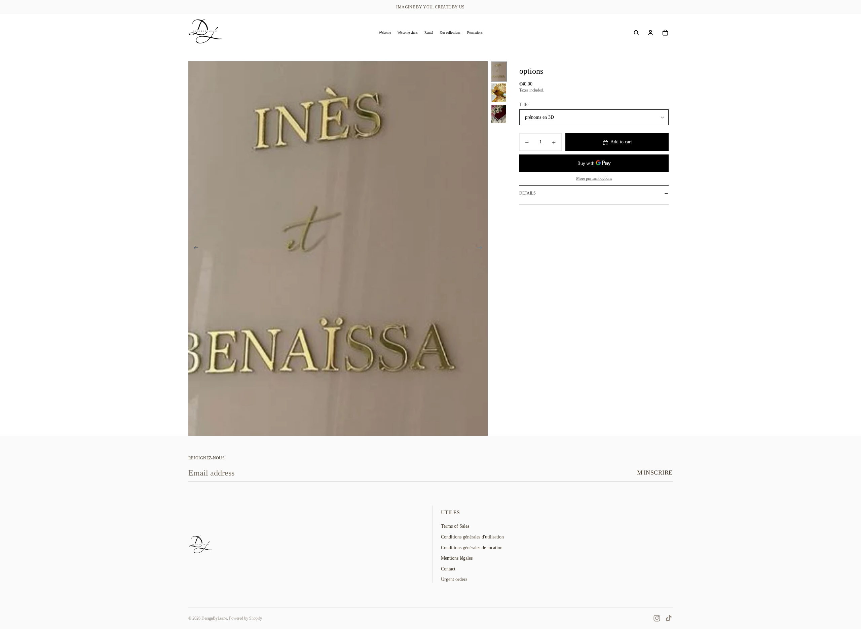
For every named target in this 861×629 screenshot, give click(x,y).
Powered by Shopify (245, 618)
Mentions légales (457, 558)
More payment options (594, 178)
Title (523, 104)
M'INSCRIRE (655, 472)
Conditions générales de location (471, 547)
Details (527, 193)
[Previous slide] (193, 248)
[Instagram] (657, 618)
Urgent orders (454, 579)
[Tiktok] (669, 618)
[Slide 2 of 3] (498, 92)
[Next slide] (482, 248)
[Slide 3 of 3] (498, 114)
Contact (448, 568)
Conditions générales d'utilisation (472, 536)
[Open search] (636, 32)
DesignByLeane (214, 618)
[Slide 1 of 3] (498, 71)
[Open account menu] (650, 32)
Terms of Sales (455, 526)
